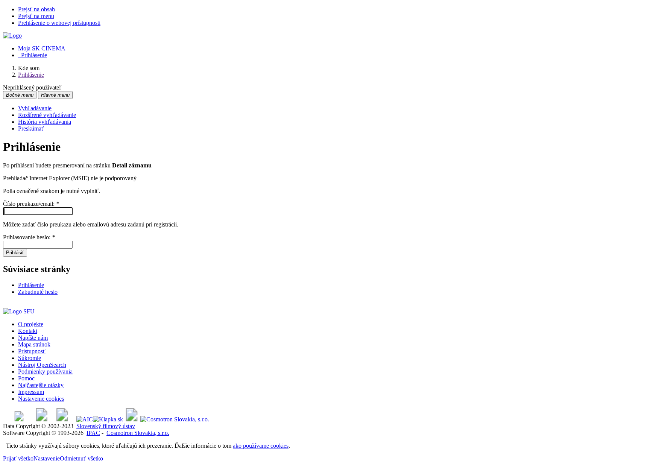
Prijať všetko (18, 458)
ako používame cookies (261, 445)
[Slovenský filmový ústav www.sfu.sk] (19, 311)
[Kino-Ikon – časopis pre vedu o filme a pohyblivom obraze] (41, 419)
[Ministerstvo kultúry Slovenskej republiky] (131, 419)
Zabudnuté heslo (38, 292)
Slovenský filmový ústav (105, 426)
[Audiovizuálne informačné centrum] (84, 419)
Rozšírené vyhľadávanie (47, 115)
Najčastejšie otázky (41, 385)
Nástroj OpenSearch (42, 365)
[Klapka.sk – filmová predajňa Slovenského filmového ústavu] (108, 419)
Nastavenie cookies (41, 398)
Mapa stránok (34, 344)
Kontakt (27, 331)
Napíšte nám (33, 337)
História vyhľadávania (44, 122)
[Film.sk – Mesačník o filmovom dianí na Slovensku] (19, 419)
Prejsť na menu (36, 16)
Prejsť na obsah (36, 9)
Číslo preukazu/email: (31, 204)
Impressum (31, 392)
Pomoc (26, 378)
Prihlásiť (15, 252)
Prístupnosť (32, 351)
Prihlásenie (32, 55)
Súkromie (29, 358)
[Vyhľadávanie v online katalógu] (12, 35)
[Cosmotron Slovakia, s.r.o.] (174, 419)
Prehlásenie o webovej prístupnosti (59, 23)
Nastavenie (46, 458)
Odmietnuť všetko (81, 458)
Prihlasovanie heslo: (29, 237)
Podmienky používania (45, 371)
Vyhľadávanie (35, 108)
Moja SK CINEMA (41, 48)
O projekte (30, 324)
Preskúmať (31, 128)
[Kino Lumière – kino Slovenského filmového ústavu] (62, 419)
